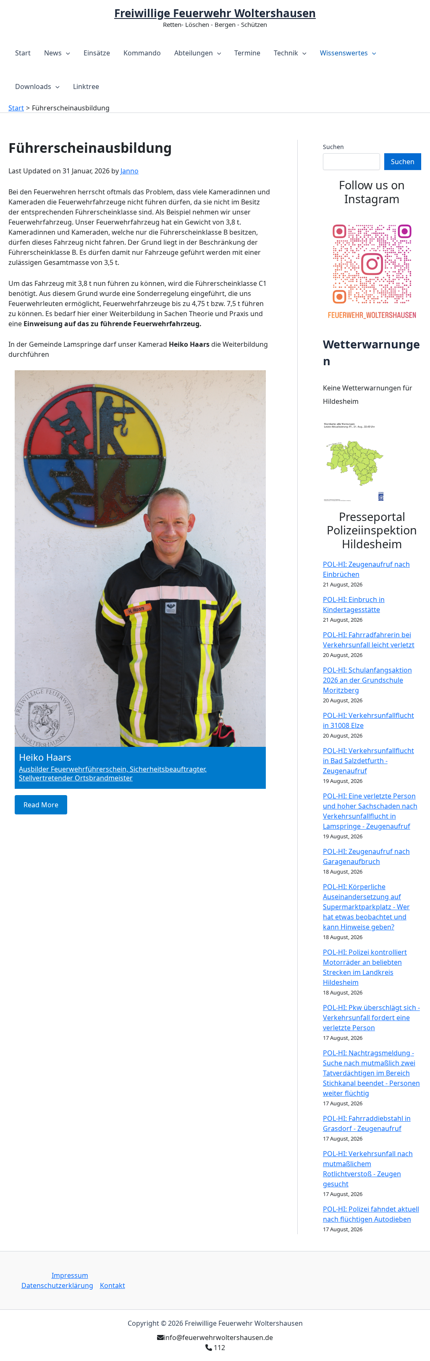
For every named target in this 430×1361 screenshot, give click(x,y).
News (53, 53)
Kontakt (112, 1285)
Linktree (86, 86)
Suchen (333, 147)
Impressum (70, 1275)
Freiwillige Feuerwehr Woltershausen (215, 13)
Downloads (33, 86)
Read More (41, 804)
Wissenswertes (344, 53)
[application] (66, 53)
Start (23, 53)
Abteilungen (193, 53)
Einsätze (97, 53)
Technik (286, 53)
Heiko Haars (45, 757)
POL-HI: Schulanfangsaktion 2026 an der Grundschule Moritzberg (367, 680)
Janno (130, 170)
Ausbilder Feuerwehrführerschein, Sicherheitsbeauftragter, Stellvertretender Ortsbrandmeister (113, 773)
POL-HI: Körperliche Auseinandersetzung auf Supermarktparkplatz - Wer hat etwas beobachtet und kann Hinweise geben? (366, 907)
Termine (247, 53)
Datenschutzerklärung (57, 1285)
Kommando (142, 53)
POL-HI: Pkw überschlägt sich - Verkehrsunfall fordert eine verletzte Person (371, 1017)
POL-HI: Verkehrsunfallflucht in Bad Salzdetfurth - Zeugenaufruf (368, 760)
